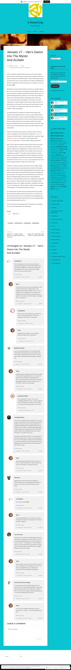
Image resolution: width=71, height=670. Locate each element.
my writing (55, 243)
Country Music (54, 152)
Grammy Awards (55, 160)
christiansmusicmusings (22, 582)
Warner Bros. (35, 223)
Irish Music (62, 162)
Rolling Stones (60, 179)
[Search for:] (13, 656)
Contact (41, 31)
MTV (59, 166)
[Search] (21, 656)
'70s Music (10, 223)
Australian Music (54, 142)
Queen (65, 175)
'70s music (57, 129)
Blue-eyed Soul (18, 223)
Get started (46, 1)
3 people (24, 320)
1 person (24, 338)
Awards (54, 207)
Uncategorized (56, 263)
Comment (39, 639)
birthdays (54, 216)
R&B (52, 177)
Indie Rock (58, 162)
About (35, 31)
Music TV (62, 166)
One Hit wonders (56, 170)
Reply (41, 277)
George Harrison (63, 158)
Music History (56, 232)
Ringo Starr (58, 177)
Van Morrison (27, 223)
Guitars (64, 160)
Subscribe (55, 86)
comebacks (60, 150)
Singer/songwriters (56, 182)
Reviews (54, 249)
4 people (20, 274)
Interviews (55, 222)
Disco (62, 155)
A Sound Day (35, 22)
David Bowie (53, 155)
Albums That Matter (15, 67)
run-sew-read (18, 534)
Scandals (54, 253)
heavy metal (53, 162)
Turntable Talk (56, 259)
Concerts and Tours (57, 219)
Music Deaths (56, 229)
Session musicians (63, 180)
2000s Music (59, 138)
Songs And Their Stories (58, 256)
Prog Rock (59, 173)
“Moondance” (10, 140)
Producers (55, 173)
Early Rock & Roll (58, 157)
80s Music (55, 135)
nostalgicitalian (19, 417)
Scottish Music (56, 180)
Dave (23, 65)
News (53, 246)
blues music (56, 144)
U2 (54, 189)
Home (29, 31)
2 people (22, 301)
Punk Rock (61, 175)
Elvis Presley (53, 158)
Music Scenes (56, 239)
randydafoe (17, 261)
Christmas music (55, 149)
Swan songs (59, 184)
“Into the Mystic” (25, 159)
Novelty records (64, 168)
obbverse (17, 477)
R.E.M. (54, 177)
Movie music (55, 166)
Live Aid (55, 164)
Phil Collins (62, 172)
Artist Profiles (26, 67)
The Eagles (57, 186)
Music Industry (56, 236)
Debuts (58, 155)
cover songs (62, 152)
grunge (61, 160)
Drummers (53, 157)
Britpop (60, 144)
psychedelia (56, 175)
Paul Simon (58, 172)
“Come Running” (15, 138)
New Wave (57, 168)
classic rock (63, 149)
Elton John (64, 157)
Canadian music (61, 146)
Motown (65, 164)
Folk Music (57, 158)
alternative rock (56, 141)
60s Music (60, 133)
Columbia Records (54, 150)
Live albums (59, 164)
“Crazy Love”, (38, 134)
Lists (53, 226)
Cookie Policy (28, 667)
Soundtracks (53, 184)
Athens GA (63, 141)
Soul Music (63, 182)
